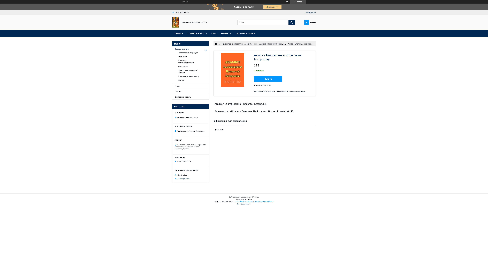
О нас (214, 33)
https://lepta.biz (182, 175)
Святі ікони (182, 56)
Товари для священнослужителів (186, 61)
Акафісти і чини (251, 44)
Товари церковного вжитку (188, 76)
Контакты (226, 33)
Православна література (232, 44)
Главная (179, 33)
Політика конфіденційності (263, 201)
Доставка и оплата (245, 33)
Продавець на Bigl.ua (244, 199)
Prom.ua (256, 197)
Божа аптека (183, 66)
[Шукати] (291, 22)
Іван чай (181, 80)
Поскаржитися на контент (244, 201)
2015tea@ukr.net (183, 178)
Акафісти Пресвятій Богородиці (272, 44)
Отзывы (178, 92)
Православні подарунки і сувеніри (188, 71)
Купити (268, 79)
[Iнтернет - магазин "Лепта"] (175, 27)
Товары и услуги (195, 33)
